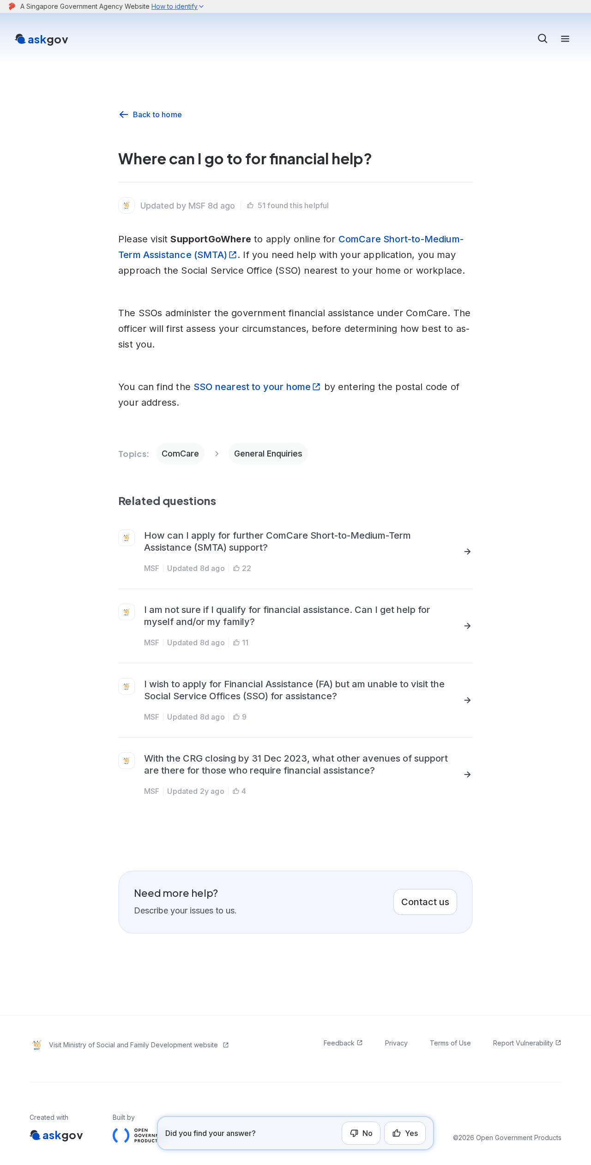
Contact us (425, 901)
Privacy (396, 1043)
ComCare (180, 453)
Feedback (339, 1043)
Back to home (157, 114)
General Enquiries (268, 453)
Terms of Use (450, 1043)
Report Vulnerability (523, 1043)
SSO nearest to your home (252, 386)
